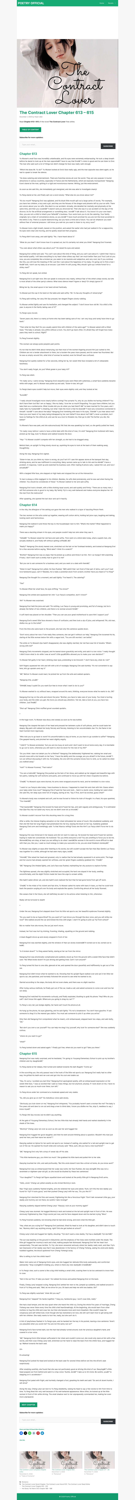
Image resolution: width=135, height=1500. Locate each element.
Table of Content (30, 130)
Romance (25, 1482)
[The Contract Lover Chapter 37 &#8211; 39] (99, 1460)
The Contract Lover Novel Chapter (33, 1484)
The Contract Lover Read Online (79, 1484)
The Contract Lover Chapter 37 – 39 (96, 1470)
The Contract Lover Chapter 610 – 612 (35, 1486)
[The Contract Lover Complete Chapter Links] (35, 1460)
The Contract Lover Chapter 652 (63, 1470)
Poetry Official (31, 3)
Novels (110, 3)
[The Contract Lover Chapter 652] (67, 1460)
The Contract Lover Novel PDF (56, 1484)
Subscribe (108, 146)
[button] (115, 3)
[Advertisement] (67, 23)
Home (102, 3)
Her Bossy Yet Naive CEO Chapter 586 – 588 (37, 1488)
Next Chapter (28, 1405)
